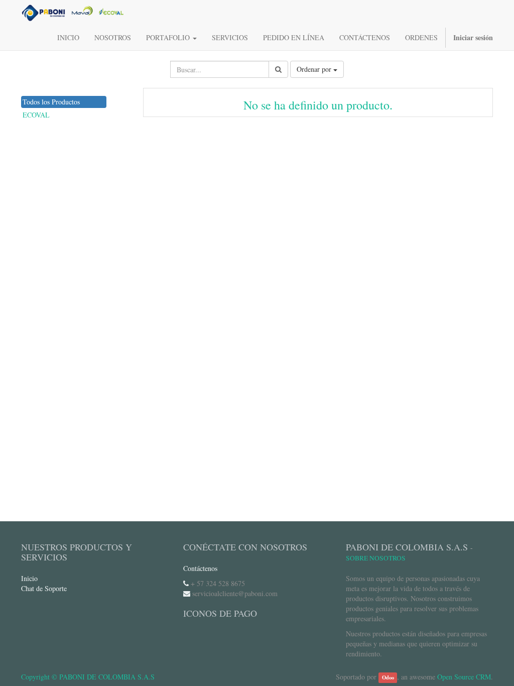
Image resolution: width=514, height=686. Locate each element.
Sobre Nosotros (376, 557)
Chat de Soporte (44, 588)
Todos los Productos (51, 101)
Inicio (29, 578)
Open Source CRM (464, 676)
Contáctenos (200, 568)
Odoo (388, 677)
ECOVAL (36, 115)
